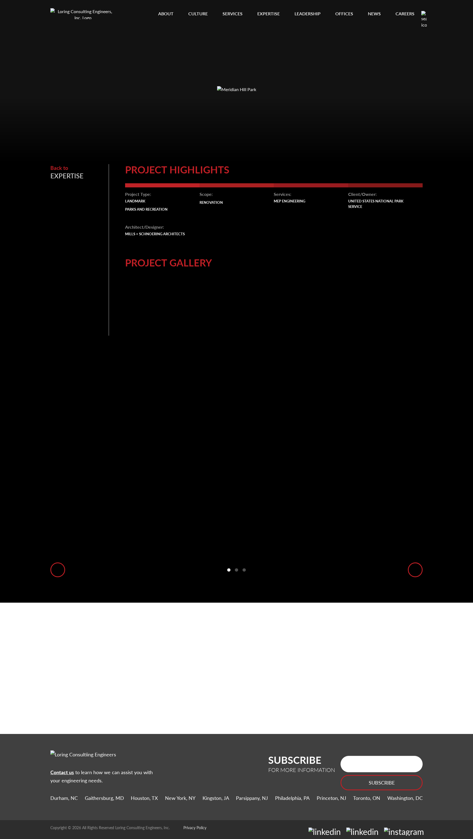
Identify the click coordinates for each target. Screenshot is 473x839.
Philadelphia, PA (292, 797)
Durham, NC (64, 797)
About (166, 13)
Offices (344, 13)
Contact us (62, 772)
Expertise (268, 13)
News (374, 13)
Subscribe (382, 782)
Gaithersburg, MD (104, 797)
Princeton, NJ (331, 797)
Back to (66, 172)
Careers (405, 13)
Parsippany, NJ (252, 797)
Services (233, 13)
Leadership (308, 13)
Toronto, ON (366, 797)
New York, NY (180, 797)
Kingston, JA (216, 797)
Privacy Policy (194, 827)
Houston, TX (144, 797)
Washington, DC (405, 797)
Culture (198, 13)
